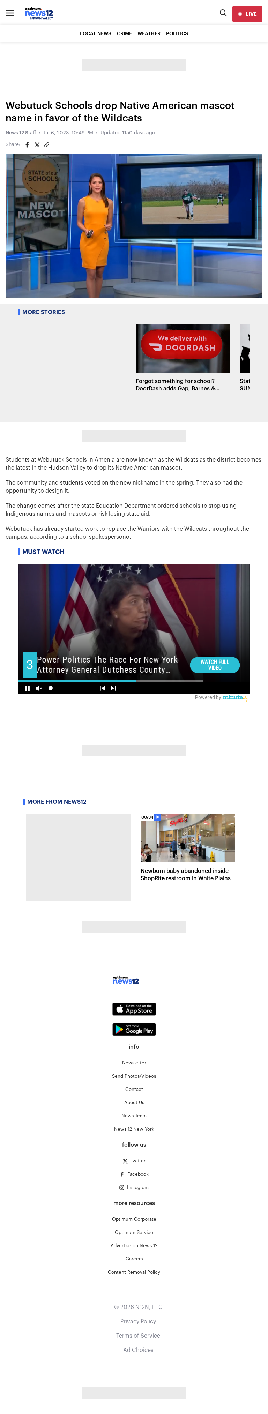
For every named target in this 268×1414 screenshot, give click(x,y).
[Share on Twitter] (37, 145)
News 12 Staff (21, 132)
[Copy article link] (47, 145)
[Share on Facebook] (27, 145)
